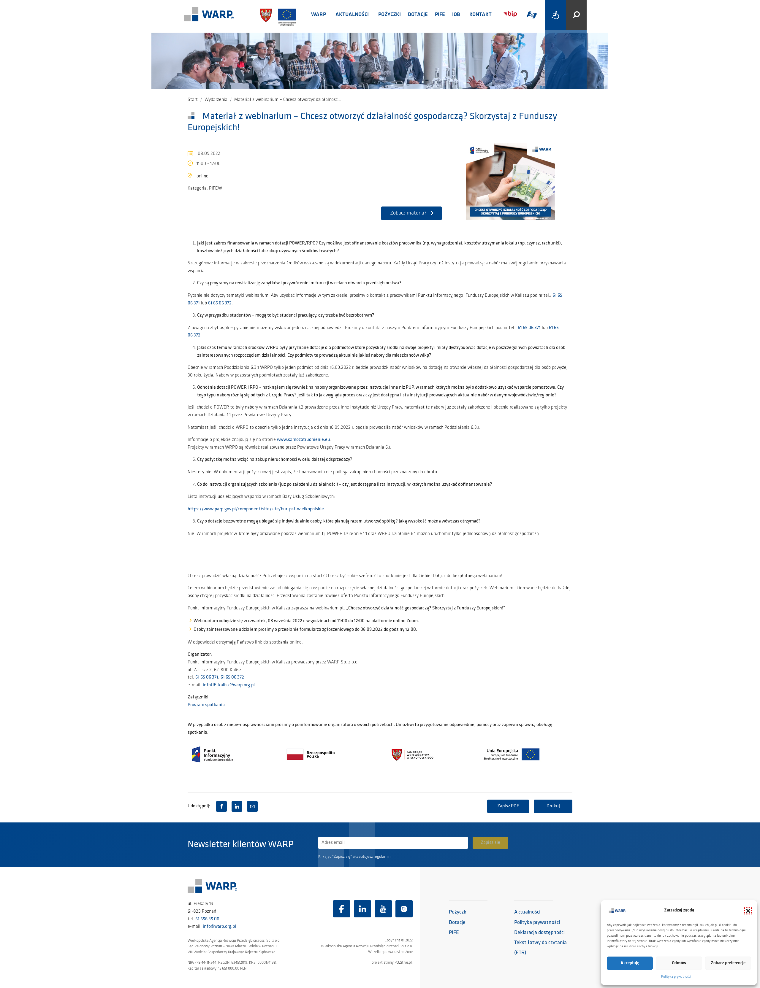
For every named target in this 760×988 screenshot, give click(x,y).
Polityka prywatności (676, 977)
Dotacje (418, 15)
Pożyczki (389, 15)
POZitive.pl (403, 963)
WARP (318, 15)
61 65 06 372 (220, 303)
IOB (456, 15)
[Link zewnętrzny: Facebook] (341, 908)
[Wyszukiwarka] (576, 15)
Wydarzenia (216, 99)
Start (193, 99)
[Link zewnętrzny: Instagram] (404, 908)
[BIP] (510, 14)
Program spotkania (206, 705)
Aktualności (352, 15)
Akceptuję (629, 963)
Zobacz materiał (408, 213)
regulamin (382, 856)
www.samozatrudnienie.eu (303, 439)
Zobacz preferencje (728, 963)
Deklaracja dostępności (539, 932)
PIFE (440, 15)
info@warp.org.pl (219, 926)
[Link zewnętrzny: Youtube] (383, 908)
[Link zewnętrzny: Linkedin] (362, 908)
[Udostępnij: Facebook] (221, 806)
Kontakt (480, 15)
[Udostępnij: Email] (252, 806)
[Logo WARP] (209, 15)
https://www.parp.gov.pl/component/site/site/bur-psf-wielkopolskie (256, 509)
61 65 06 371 (529, 327)
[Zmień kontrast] (555, 15)
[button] (748, 911)
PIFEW (215, 188)
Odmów (679, 963)
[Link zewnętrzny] (532, 14)
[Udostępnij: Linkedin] (237, 806)
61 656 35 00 (207, 919)
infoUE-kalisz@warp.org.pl (229, 685)
